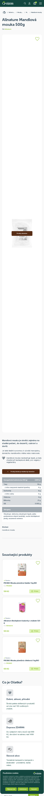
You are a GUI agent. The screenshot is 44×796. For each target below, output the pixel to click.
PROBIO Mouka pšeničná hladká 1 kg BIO (20, 583)
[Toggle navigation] (40, 3)
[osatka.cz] (4, 12)
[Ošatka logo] (7, 3)
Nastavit (34, 789)
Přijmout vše (11, 789)
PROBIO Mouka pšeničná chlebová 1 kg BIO (21, 660)
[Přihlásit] (37, 39)
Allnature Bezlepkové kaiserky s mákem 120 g (22, 622)
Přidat (36, 591)
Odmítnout (23, 789)
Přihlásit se (29, 3)
